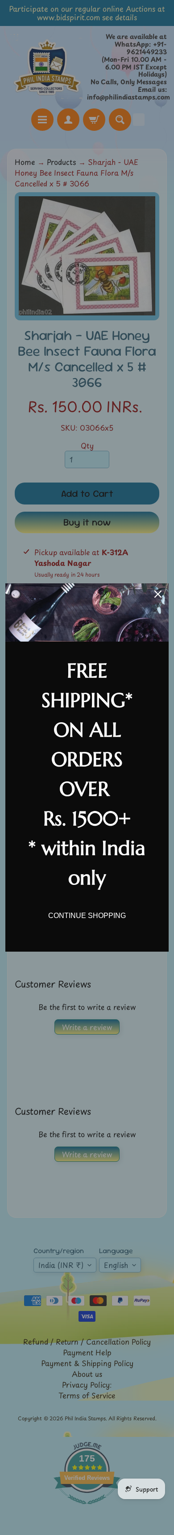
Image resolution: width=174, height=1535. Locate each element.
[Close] (158, 594)
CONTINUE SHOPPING (87, 915)
